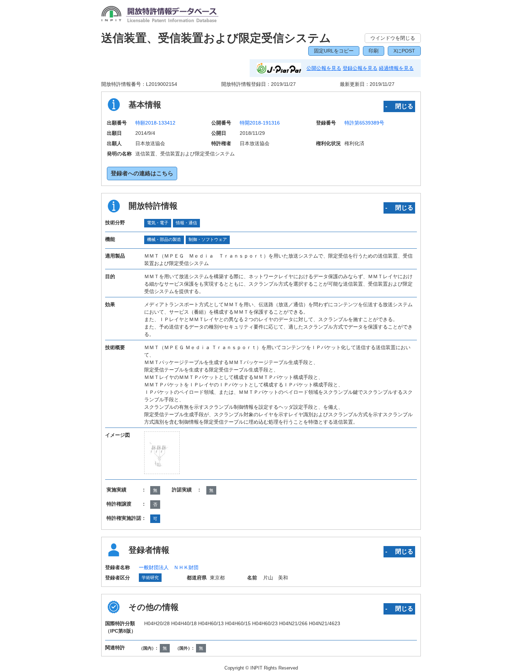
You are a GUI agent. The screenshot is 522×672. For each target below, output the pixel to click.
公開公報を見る (323, 68)
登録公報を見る (360, 68)
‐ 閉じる (399, 106)
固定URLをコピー (334, 51)
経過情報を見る (396, 68)
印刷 (374, 51)
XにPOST (404, 51)
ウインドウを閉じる (392, 38)
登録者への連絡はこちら (142, 173)
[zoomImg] (162, 453)
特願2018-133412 (155, 123)
